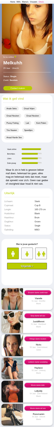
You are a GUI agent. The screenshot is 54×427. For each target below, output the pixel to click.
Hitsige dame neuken (38, 339)
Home (12, 2)
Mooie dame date (38, 385)
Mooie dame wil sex (38, 408)
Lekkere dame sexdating (38, 362)
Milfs (19, 2)
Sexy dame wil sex (38, 316)
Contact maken (18, 88)
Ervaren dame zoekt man (38, 293)
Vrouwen (33, 2)
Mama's (25, 2)
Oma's (41, 2)
